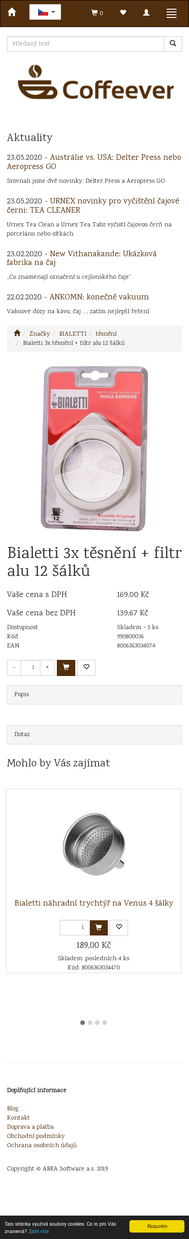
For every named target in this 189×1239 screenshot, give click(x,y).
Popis (21, 694)
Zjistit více (38, 1231)
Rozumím (157, 1225)
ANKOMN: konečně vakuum (99, 298)
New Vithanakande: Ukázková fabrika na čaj (82, 259)
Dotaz (22, 734)
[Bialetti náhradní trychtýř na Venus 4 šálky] (93, 844)
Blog (12, 1109)
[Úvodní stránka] (17, 334)
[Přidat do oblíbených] (86, 668)
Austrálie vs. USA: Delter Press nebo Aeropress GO (94, 162)
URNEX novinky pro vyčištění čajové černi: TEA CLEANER (93, 206)
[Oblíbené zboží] (123, 13)
